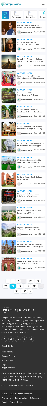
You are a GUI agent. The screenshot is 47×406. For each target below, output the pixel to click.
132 (24, 291)
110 (37, 281)
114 (27, 286)
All (5, 17)
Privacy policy (21, 398)
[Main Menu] (43, 3)
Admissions (16, 17)
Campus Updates (24, 22)
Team (12, 402)
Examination (31, 17)
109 (30, 281)
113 (20, 286)
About (4, 402)
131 (16, 291)
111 (5, 286)
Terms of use (7, 398)
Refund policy (35, 398)
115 (34, 286)
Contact (20, 402)
